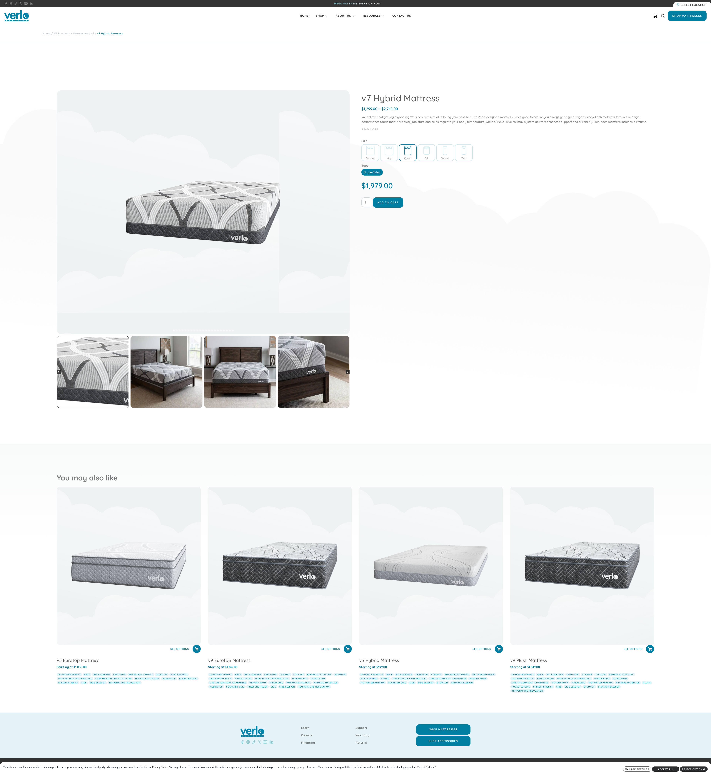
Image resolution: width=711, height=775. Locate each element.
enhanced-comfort (141, 674)
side (83, 682)
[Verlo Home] (16, 15)
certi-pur (119, 674)
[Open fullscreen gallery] (345, 330)
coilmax (285, 674)
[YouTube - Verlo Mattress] (25, 3)
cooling (298, 674)
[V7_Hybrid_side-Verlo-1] (203, 212)
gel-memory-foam (220, 678)
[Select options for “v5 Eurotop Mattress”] (197, 649)
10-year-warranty (69, 674)
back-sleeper (102, 674)
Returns (361, 742)
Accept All (665, 769)
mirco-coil (276, 682)
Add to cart (388, 202)
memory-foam (257, 682)
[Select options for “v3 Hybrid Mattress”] (499, 649)
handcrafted (179, 674)
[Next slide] (348, 372)
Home (304, 15)
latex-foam (318, 678)
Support (361, 727)
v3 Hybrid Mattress (379, 660)
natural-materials (325, 682)
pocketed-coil (188, 678)
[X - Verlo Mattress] (20, 3)
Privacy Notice (160, 767)
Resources (372, 15)
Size (364, 141)
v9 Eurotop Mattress (229, 660)
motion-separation (147, 678)
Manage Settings (637, 769)
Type (364, 165)
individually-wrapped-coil (75, 678)
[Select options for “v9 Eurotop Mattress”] (348, 649)
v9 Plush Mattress (528, 660)
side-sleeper (97, 682)
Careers (306, 735)
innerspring (299, 678)
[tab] (174, 330)
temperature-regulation (124, 682)
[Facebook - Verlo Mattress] (5, 3)
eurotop (161, 674)
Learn (305, 727)
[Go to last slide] (59, 372)
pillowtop (169, 678)
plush (646, 682)
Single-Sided (372, 172)
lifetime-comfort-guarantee (113, 678)
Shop (320, 15)
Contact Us (401, 15)
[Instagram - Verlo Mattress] (10, 3)
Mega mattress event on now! (357, 3)
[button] (93, 372)
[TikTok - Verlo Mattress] (15, 3)
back (87, 674)
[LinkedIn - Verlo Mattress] (30, 3)
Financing (308, 742)
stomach (442, 682)
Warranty (362, 735)
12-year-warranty (221, 674)
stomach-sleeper (462, 682)
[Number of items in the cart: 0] (655, 15)
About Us (343, 15)
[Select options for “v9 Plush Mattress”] (650, 649)
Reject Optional (694, 769)
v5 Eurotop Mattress (78, 660)
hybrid (385, 678)
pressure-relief (68, 682)
